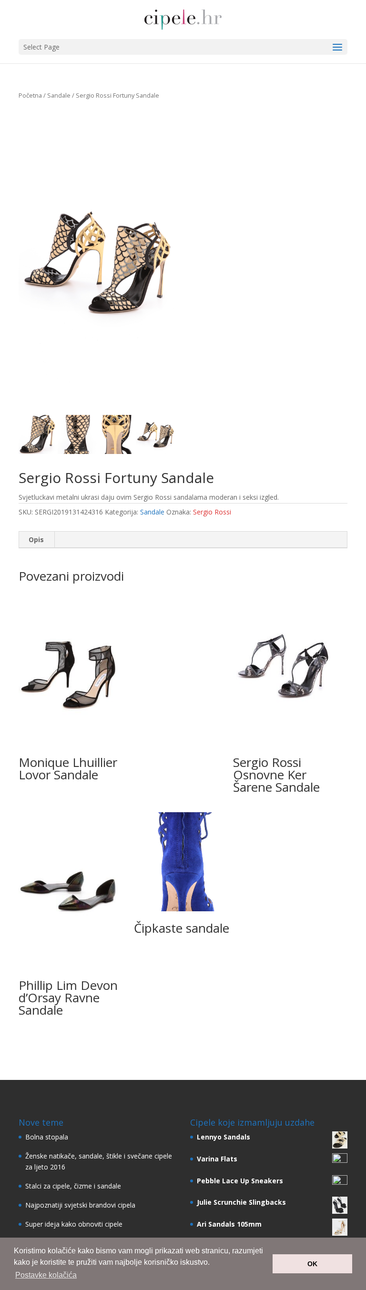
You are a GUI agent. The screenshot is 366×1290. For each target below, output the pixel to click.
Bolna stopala (46, 1136)
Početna (30, 95)
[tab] (36, 540)
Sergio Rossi (212, 511)
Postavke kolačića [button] (46, 1275)
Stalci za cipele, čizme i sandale (73, 1185)
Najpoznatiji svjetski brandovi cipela (80, 1204)
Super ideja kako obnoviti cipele (73, 1224)
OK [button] (312, 1264)
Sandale (59, 95)
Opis (36, 539)
